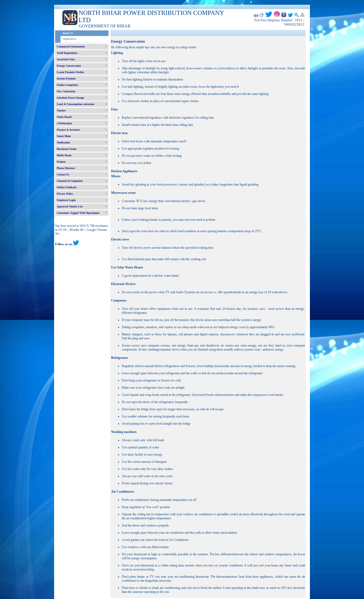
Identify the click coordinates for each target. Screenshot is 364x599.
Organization (69, 38)
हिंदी (256, 16)
